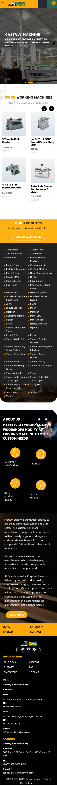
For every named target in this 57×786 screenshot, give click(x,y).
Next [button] (51, 108)
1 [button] (27, 82)
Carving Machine (38, 265)
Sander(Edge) (13, 361)
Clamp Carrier (13, 265)
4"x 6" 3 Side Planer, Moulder (11, 186)
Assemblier (36, 253)
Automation (36, 249)
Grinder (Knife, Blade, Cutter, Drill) (17, 298)
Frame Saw (12, 292)
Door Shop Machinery (41, 273)
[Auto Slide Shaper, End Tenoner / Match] (43, 171)
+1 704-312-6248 (11, 723)
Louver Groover (14, 307)
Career (8, 632)
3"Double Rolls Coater (11, 140)
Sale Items (10, 662)
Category (36, 627)
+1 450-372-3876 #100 (14, 764)
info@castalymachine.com (16, 732)
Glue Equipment (38, 292)
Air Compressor (14, 253)
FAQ (31, 667)
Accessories (12, 249)
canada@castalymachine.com (18, 772)
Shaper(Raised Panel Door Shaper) (17, 386)
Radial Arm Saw (38, 323)
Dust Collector (13, 281)
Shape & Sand (13, 373)
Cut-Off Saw (12, 273)
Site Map (34, 672)
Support (9, 667)
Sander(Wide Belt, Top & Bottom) (15, 348)
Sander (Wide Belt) (16, 339)
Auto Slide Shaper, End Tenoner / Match (42, 189)
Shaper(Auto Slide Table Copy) (39, 378)
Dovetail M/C (12, 277)
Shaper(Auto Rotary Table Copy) (16, 378)
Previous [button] (44, 108)
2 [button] (32, 82)
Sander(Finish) (37, 361)
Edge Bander (37, 281)
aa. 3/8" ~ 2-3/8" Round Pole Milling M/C (42, 142)
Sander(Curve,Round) (17, 354)
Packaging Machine (16, 315)
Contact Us (10, 672)
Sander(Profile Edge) (41, 365)
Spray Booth (36, 384)
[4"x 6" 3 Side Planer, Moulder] (14, 169)
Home (6, 627)
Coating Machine (39, 269)
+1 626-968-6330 (12, 706)
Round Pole (12, 335)
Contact (35, 632)
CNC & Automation (16, 269)
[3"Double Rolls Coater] (14, 124)
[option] (14, 157)
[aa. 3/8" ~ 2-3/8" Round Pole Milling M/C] (43, 124)
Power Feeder (37, 319)
